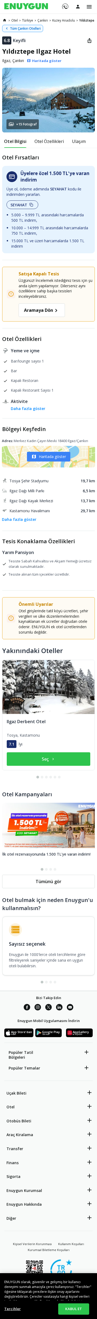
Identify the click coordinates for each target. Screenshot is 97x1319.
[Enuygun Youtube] (70, 1008)
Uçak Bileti (16, 1093)
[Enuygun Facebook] (27, 1008)
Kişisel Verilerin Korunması (32, 1244)
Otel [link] (14, 20)
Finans (12, 1162)
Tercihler (12, 1308)
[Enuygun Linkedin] (59, 1008)
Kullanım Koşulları (71, 1244)
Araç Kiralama (19, 1134)
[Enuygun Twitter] (48, 1008)
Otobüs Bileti (18, 1120)
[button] (48, 100)
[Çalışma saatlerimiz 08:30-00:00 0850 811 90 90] (64, 4)
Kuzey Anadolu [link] (63, 20)
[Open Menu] (89, 6)
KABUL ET (73, 1308)
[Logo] (26, 6)
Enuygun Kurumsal (24, 1190)
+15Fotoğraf (26, 124)
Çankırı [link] (42, 20)
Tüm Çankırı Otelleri (25, 28)
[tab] (15, 141)
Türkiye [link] (27, 20)
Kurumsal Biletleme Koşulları (49, 1250)
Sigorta (13, 1176)
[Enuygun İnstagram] (37, 1008)
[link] (4, 20)
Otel (10, 1106)
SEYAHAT (19, 204)
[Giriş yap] (77, 6)
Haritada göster (52, 456)
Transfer (14, 1148)
